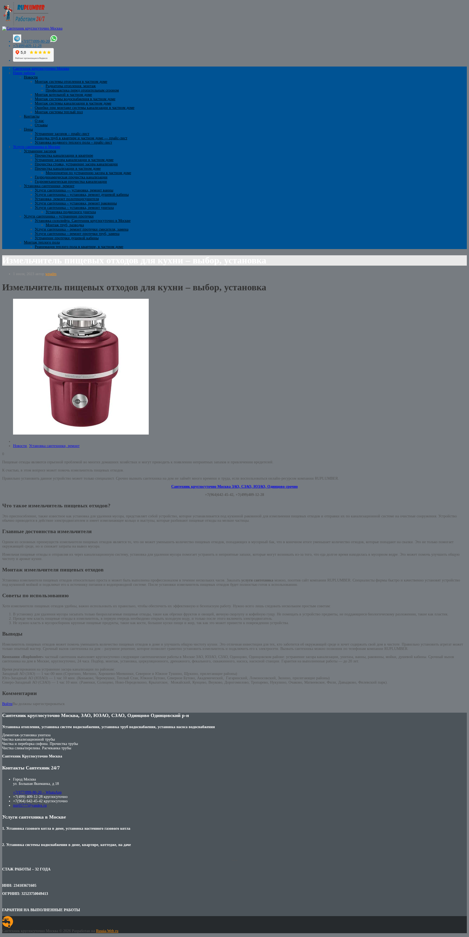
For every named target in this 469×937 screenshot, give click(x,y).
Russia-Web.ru (107, 931)
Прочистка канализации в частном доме (68, 168)
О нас (39, 121)
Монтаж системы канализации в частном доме (73, 103)
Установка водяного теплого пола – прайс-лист (73, 142)
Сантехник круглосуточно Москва (41, 69)
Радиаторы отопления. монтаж (71, 86)
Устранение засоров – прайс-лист (62, 134)
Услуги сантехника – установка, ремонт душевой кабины (82, 195)
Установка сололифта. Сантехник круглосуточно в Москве (83, 221)
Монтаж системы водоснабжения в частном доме (75, 99)
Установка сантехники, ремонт (49, 186)
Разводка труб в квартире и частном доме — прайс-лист (81, 138)
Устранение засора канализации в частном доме (74, 160)
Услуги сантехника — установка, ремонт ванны (74, 190)
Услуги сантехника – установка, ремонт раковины (76, 203)
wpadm (50, 274)
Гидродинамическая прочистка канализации (71, 177)
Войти (7, 704)
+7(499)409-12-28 (27, 46)
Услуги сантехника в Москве (36, 147)
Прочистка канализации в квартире (64, 155)
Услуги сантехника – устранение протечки (59, 216)
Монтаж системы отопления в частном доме (71, 82)
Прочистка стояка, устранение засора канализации (76, 164)
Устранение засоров (40, 151)
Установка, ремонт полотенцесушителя (67, 199)
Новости (31, 77)
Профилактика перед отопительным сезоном (82, 90)
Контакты (31, 116)
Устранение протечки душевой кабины (67, 238)
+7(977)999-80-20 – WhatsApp (37, 792)
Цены (28, 129)
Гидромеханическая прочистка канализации (71, 182)
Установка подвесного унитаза (71, 212)
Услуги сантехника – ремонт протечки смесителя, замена (81, 229)
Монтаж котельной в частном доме (63, 95)
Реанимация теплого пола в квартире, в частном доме (79, 247)
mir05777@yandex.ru (30, 805)
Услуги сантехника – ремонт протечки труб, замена (77, 234)
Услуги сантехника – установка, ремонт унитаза (74, 208)
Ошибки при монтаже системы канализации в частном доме (84, 108)
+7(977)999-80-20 (35, 41)
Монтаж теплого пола (42, 242)
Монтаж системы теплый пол (59, 112)
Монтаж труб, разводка (65, 225)
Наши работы (24, 73)
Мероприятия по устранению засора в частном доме (88, 173)
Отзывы (41, 125)
